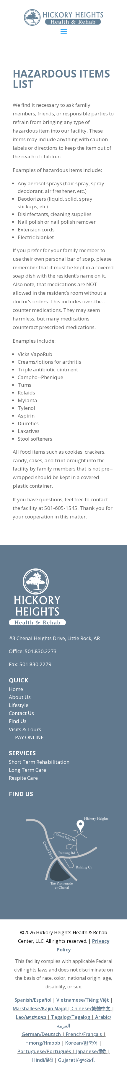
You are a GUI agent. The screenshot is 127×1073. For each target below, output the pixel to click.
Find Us (18, 721)
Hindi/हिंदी (42, 1060)
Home (16, 689)
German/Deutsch (41, 1034)
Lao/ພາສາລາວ (31, 1017)
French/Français (84, 1034)
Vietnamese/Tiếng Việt (82, 1000)
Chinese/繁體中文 (90, 1008)
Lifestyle (18, 705)
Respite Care (23, 777)
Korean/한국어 (81, 1043)
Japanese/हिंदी (91, 1051)
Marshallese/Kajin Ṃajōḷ (39, 1008)
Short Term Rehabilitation (39, 761)
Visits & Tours (25, 729)
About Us (20, 697)
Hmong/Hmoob (42, 1043)
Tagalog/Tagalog (70, 1017)
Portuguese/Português (44, 1051)
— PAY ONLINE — (29, 737)
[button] (64, 31)
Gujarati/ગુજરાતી (76, 1060)
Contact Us (21, 713)
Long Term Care (27, 769)
